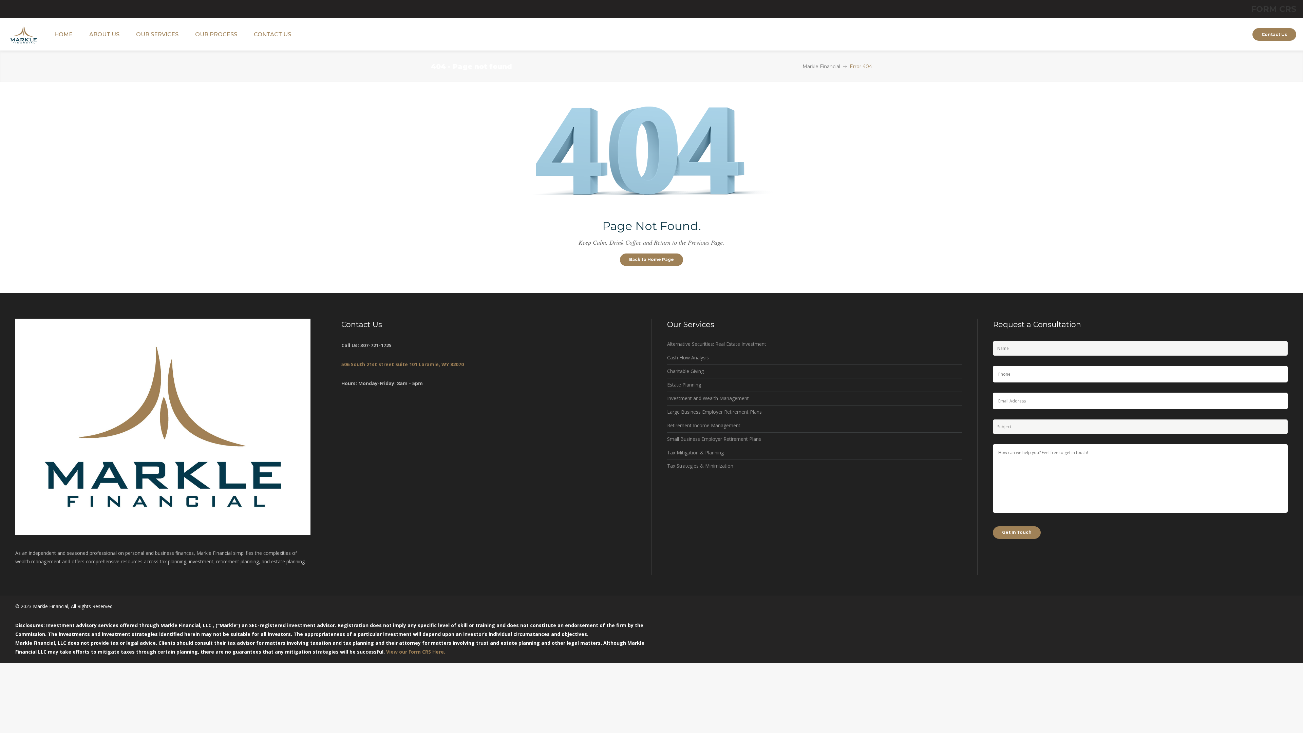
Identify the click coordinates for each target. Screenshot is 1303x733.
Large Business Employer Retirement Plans (714, 412)
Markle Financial (821, 66)
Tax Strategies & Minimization (700, 466)
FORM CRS (1273, 9)
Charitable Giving (685, 371)
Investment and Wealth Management (708, 398)
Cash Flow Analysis (688, 357)
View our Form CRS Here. (415, 652)
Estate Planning (684, 384)
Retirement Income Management (703, 425)
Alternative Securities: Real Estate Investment (716, 344)
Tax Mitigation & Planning (695, 452)
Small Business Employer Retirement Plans (714, 439)
